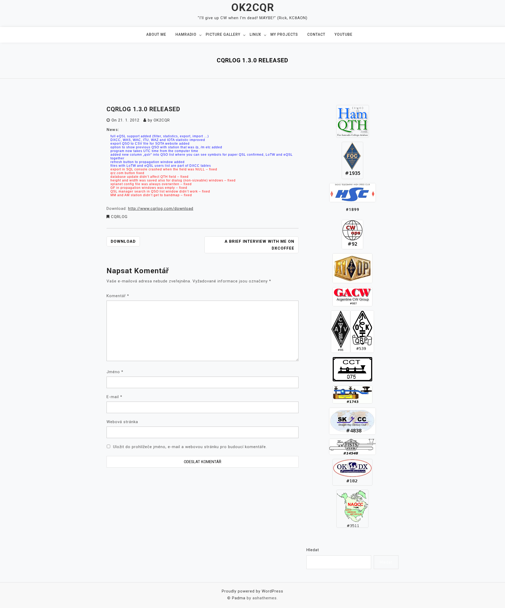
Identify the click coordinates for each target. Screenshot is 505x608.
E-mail (114, 396)
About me (156, 34)
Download (123, 241)
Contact (316, 34)
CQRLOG (119, 216)
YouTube (343, 34)
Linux (255, 34)
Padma (238, 598)
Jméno (115, 371)
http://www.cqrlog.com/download (160, 208)
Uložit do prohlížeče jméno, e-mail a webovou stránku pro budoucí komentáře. (190, 446)
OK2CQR (252, 7)
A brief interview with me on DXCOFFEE (259, 245)
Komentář (118, 295)
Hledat (312, 550)
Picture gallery (223, 34)
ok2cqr (162, 120)
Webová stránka (122, 421)
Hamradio (185, 34)
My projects (284, 34)
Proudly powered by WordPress (252, 591)
